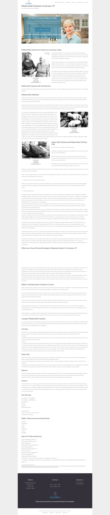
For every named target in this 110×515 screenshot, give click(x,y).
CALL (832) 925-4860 (43, 30)
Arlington (23, 432)
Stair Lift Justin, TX (26, 450)
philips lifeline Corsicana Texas (51, 467)
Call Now (79, 483)
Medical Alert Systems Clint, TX (29, 441)
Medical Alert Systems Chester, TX (29, 445)
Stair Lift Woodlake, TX (27, 447)
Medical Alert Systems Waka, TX (29, 456)
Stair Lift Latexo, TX (26, 443)
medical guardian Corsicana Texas (38, 467)
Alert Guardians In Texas (28, 2)
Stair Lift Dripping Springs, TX (28, 439)
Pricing (23, 403)
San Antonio (24, 423)
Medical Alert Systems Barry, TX (29, 448)
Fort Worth (24, 429)
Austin (23, 427)
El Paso (23, 430)
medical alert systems (62, 151)
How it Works (24, 401)
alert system (60, 62)
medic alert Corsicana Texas (74, 466)
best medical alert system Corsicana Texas (49, 466)
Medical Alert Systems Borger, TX (29, 452)
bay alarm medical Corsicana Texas (34, 466)
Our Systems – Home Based (28, 398)
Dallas (22, 425)
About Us (23, 405)
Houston (23, 421)
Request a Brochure (26, 407)
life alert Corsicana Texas (63, 466)
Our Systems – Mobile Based (28, 400)
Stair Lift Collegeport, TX (27, 454)
